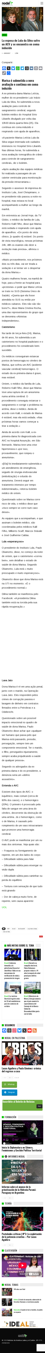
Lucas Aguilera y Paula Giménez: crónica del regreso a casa (21, 1069)
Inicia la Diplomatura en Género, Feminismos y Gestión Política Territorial (22, 1148)
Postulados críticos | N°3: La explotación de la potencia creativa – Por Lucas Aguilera (22, 1236)
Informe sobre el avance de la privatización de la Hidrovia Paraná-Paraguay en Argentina (19, 1189)
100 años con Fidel (19, 1289)
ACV (8, 929)
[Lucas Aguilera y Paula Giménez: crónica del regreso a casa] (22, 1053)
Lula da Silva (6, 932)
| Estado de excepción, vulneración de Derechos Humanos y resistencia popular (27, 1300)
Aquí (39, 1106)
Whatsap (11, 1084)
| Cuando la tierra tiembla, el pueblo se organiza (28, 1310)
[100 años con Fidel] (7, 1292)
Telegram (11, 1092)
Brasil (4, 35)
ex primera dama (32, 929)
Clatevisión (11, 1250)
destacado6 (21, 929)
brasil (13, 929)
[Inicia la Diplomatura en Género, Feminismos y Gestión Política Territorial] (22, 1132)
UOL (4, 907)
